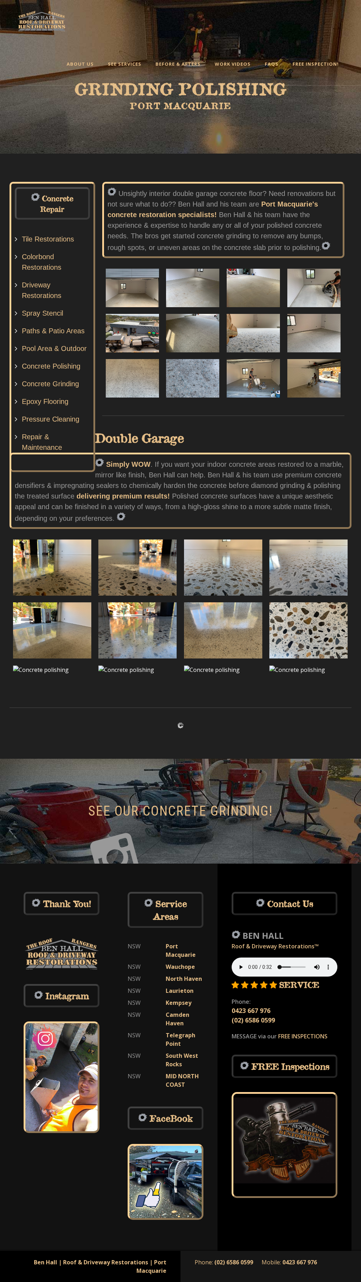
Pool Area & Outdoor (54, 348)
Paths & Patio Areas (53, 331)
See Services (124, 64)
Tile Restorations (48, 239)
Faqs (272, 64)
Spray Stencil (42, 313)
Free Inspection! (316, 64)
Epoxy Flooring (45, 401)
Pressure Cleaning (50, 419)
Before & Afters (178, 64)
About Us (80, 64)
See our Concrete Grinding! (180, 811)
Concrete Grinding (50, 384)
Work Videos (233, 64)
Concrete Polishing (51, 366)
